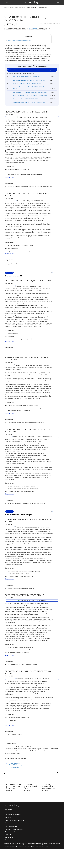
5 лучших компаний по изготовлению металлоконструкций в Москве (50, 786)
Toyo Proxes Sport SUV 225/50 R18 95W (25, 99)
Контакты (8, 817)
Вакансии (8, 834)
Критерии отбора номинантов (14, 829)
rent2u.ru (19, 840)
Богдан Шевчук (11, 25)
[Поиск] (10, 2)
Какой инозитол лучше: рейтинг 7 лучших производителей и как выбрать (13, 786)
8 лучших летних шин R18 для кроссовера (19, 40)
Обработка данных (11, 826)
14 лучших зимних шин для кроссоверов (18, 515)
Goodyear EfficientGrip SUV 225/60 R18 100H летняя (29, 80)
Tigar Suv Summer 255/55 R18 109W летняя (26, 76)
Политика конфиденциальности (15, 820)
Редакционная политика (13, 814)
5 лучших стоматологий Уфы (30, 786)
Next (57, 773)
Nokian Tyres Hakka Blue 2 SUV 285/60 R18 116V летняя (30, 95)
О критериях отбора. (34, 28)
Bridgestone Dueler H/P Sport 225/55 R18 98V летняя (29, 102)
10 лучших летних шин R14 (14, 276)
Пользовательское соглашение (15, 823)
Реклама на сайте (10, 832)
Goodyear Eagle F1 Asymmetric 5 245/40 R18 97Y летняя (30, 92)
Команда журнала (10, 812)
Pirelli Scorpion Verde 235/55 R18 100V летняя (27, 83)
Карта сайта (9, 837)
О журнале (8, 809)
